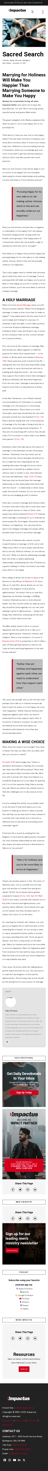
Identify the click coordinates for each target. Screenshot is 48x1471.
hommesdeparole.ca (24, 1407)
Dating (12, 60)
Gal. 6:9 (34, 896)
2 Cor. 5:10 (25, 896)
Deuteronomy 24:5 (10, 641)
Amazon (25, 1302)
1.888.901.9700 (19, 1445)
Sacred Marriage (23, 305)
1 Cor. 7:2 (39, 417)
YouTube (25, 1298)
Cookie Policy (32, 1421)
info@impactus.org (17, 1453)
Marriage (25, 60)
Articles (6, 60)
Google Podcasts (25, 1295)
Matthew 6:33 (31, 581)
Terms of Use (20, 1421)
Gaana (25, 1308)
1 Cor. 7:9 (19, 439)
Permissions (7, 1425)
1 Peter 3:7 (32, 514)
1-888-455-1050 (22, 1449)
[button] (32, 12)
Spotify (25, 1292)
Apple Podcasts (26, 1288)
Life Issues (18, 60)
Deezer (26, 1305)
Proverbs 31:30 (8, 762)
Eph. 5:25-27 (30, 476)
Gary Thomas (6, 63)
